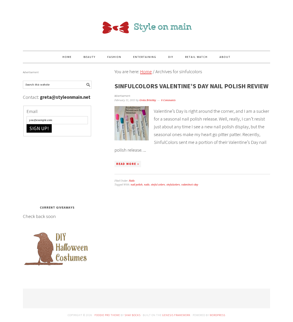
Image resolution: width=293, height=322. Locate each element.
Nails (132, 180)
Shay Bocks (133, 315)
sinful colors (158, 184)
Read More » (127, 164)
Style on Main (146, 23)
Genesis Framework (176, 315)
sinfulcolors (173, 184)
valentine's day (189, 184)
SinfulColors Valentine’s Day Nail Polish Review (191, 86)
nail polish (137, 184)
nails (146, 184)
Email (32, 111)
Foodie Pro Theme (107, 315)
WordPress (217, 315)
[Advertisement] (57, 169)
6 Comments (168, 100)
